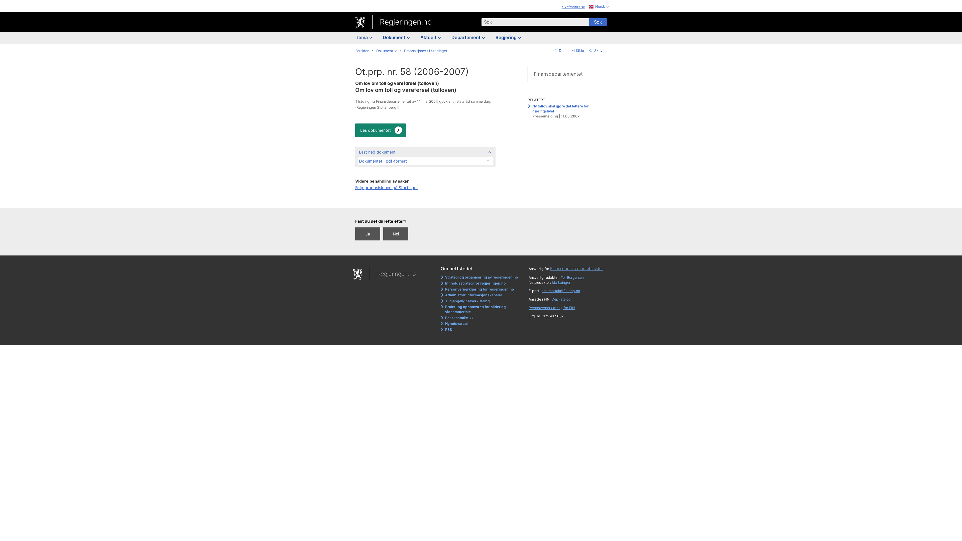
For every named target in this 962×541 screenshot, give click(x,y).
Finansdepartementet (558, 74)
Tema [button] (362, 37)
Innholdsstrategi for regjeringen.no (475, 283)
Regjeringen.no (406, 21)
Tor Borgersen (572, 277)
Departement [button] (466, 37)
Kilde (579, 50)
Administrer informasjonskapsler (473, 295)
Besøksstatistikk (459, 318)
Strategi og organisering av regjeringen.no (481, 277)
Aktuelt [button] (428, 37)
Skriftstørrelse (573, 7)
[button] (386, 50)
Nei (396, 233)
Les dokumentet (375, 130)
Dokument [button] (394, 37)
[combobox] (535, 22)
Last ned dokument (377, 152)
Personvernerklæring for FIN (552, 308)
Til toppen (425, 201)
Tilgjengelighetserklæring (467, 301)
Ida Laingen (561, 282)
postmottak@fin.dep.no (560, 291)
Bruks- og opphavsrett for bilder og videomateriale (475, 309)
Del (561, 50)
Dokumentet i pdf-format (383, 161)
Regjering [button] (507, 37)
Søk (598, 22)
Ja (368, 233)
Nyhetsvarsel (456, 323)
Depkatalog (561, 299)
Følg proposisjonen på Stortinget (386, 187)
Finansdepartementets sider (576, 268)
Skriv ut (600, 50)
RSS (448, 329)
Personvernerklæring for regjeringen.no (479, 289)
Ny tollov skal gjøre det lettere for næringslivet (560, 108)
